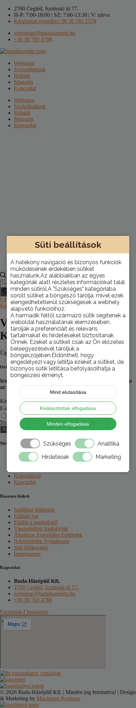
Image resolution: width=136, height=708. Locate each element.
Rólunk (22, 76)
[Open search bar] (3, 276)
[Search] (6, 291)
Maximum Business (58, 698)
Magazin (23, 82)
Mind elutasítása (68, 392)
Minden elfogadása (68, 424)
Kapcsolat (25, 88)
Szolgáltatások (30, 69)
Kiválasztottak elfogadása (68, 408)
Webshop (24, 63)
